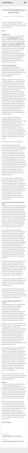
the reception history (13, 38)
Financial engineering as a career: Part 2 (13, 441)
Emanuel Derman (7, 2)
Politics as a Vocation (14, 44)
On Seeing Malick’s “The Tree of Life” (12, 436)
